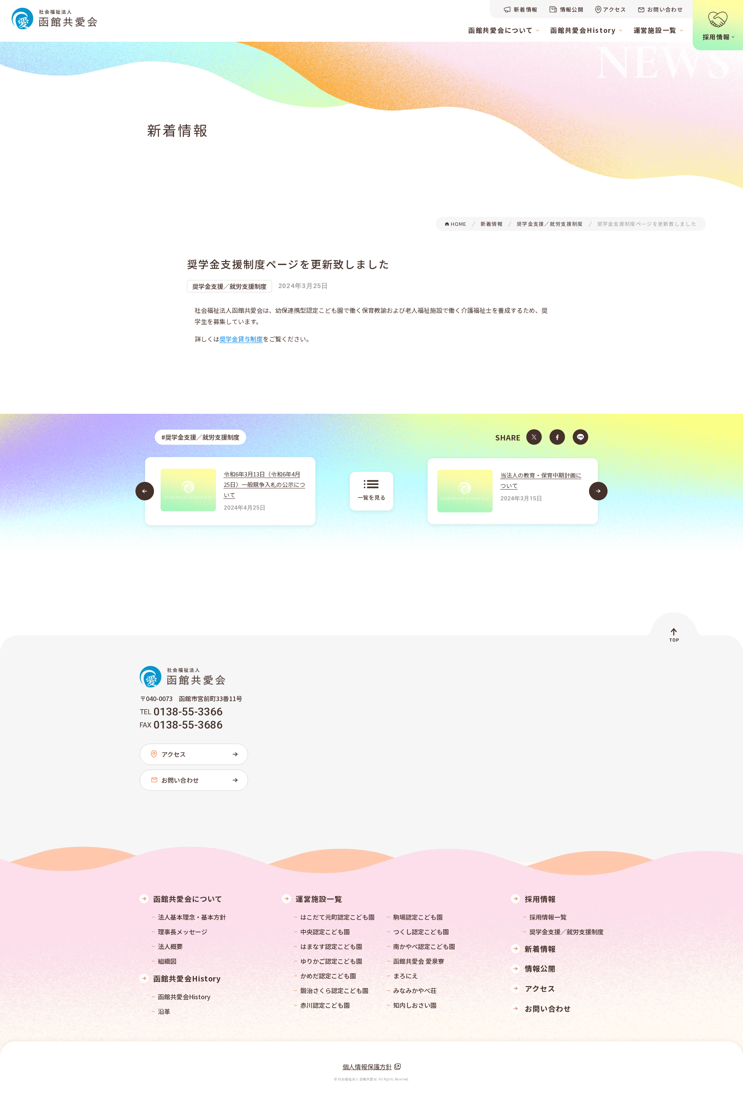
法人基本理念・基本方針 (192, 917)
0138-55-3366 (188, 712)
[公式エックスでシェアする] (534, 437)
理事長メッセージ (182, 931)
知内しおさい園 (415, 1005)
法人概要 (170, 946)
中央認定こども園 (325, 931)
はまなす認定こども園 (331, 946)
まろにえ (405, 975)
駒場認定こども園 (418, 917)
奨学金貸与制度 (241, 338)
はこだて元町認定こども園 (337, 917)
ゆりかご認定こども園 (331, 961)
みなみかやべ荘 (415, 990)
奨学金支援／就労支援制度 (229, 286)
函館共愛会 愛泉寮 (418, 961)
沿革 (164, 1011)
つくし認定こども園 (421, 931)
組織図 (167, 961)
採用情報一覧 (548, 917)
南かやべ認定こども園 (424, 946)
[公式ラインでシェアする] (580, 437)
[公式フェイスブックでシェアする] (557, 437)
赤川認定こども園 (325, 1005)
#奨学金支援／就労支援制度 (200, 437)
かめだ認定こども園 (328, 975)
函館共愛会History (184, 996)
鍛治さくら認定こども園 (334, 990)
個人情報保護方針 (367, 1066)
